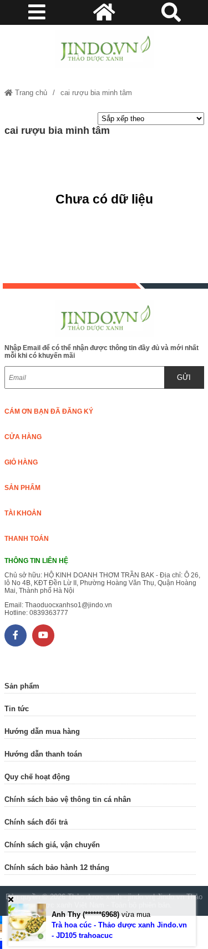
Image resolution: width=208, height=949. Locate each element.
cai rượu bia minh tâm (96, 92)
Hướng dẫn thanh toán (43, 754)
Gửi (184, 377)
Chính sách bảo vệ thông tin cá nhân (67, 799)
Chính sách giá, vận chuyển (52, 845)
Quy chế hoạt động (37, 777)
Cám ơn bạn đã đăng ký (48, 411)
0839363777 (48, 613)
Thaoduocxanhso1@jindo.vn (68, 605)
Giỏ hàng (21, 462)
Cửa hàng (23, 437)
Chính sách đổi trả (36, 822)
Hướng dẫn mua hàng (42, 731)
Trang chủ (30, 92)
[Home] (104, 49)
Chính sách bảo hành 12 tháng (56, 867)
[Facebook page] (15, 635)
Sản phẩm (22, 488)
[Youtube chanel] (43, 635)
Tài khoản (23, 513)
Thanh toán (26, 539)
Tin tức (16, 709)
